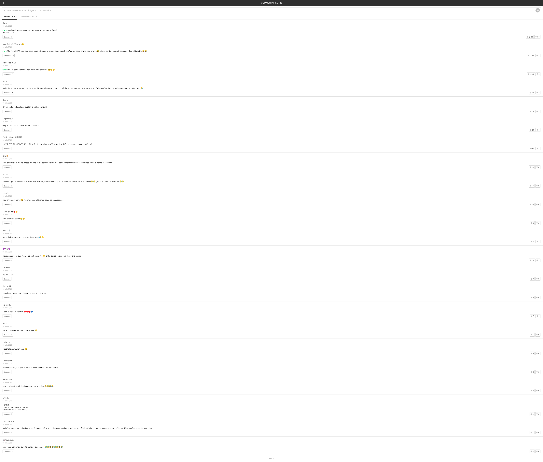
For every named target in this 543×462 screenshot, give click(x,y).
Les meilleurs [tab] (10, 16)
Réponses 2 (8, 74)
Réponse (7, 111)
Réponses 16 (9, 55)
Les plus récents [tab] (28, 16)
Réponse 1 (8, 37)
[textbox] (270, 10)
